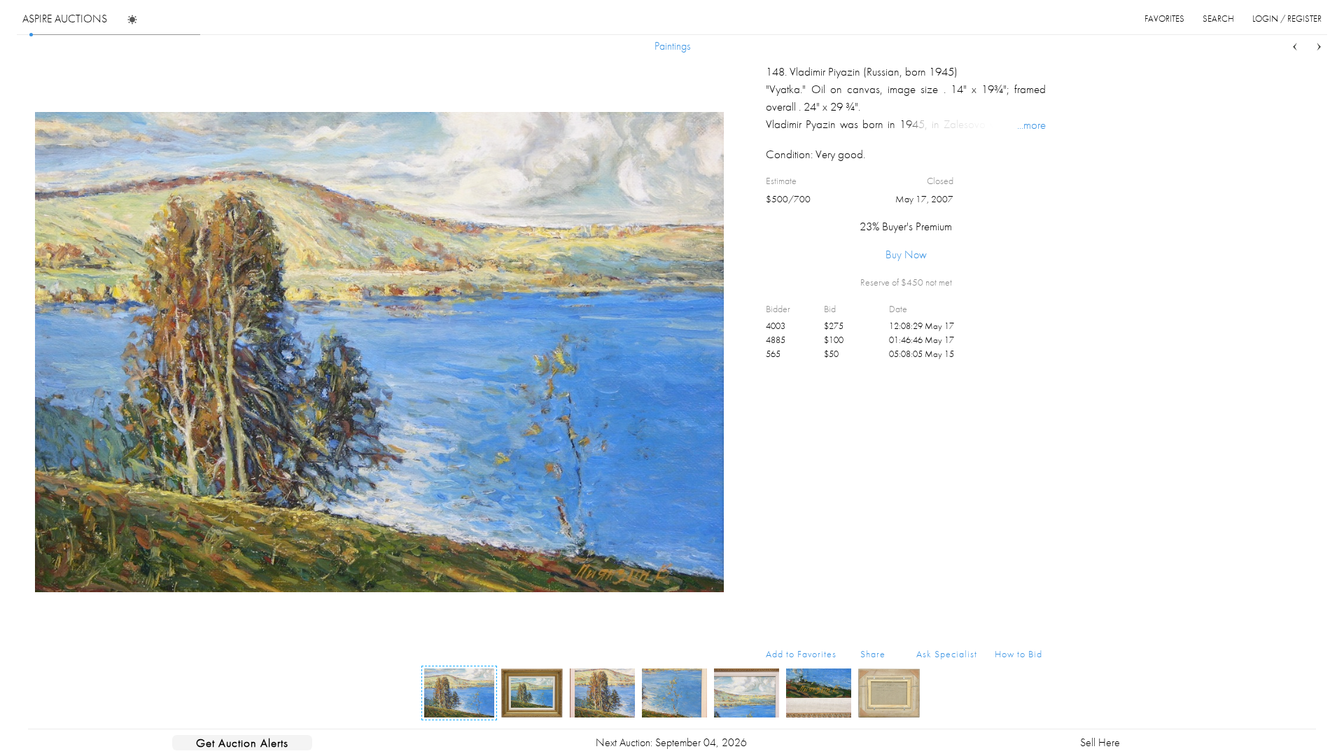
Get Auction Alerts (242, 742)
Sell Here (1100, 742)
